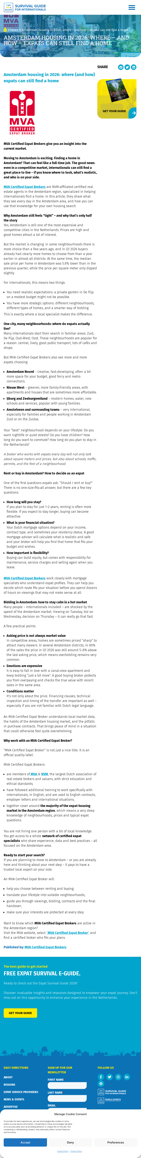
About (8, 1077)
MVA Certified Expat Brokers (25, 187)
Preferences (115, 1142)
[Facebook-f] (101, 1077)
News (14, 30)
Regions (9, 1085)
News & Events (14, 1099)
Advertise (11, 1107)
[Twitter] (109, 1077)
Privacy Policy (76, 1151)
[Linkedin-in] (127, 1077)
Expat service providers (21, 1092)
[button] (131, 7)
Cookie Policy (62, 1151)
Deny (70, 1142)
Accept (25, 1142)
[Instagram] (118, 1077)
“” (67, 933)
